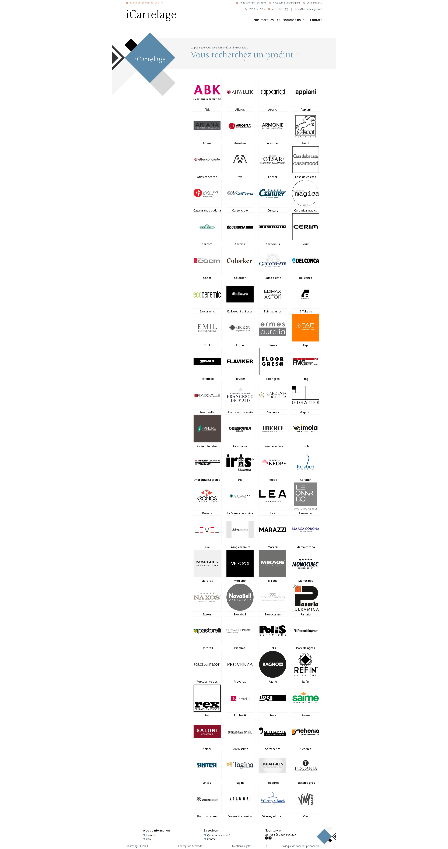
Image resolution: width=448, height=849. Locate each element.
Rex (207, 715)
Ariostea (240, 143)
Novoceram (273, 614)
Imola (305, 446)
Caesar (272, 177)
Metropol (240, 581)
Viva (305, 816)
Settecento (273, 749)
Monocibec (305, 581)
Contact (316, 20)
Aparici (272, 109)
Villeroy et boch (272, 816)
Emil (207, 345)
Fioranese (207, 379)
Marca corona (305, 547)
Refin (305, 682)
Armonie (273, 143)
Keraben (306, 480)
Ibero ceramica (272, 446)
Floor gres (273, 379)
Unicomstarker (207, 816)
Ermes (272, 345)
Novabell (240, 614)
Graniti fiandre (207, 446)
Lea (272, 513)
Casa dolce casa (305, 177)
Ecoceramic (207, 311)
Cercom (207, 244)
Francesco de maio (240, 412)
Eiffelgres (305, 311)
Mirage (273, 581)
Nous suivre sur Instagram (286, 2)
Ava (240, 177)
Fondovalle (207, 412)
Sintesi (207, 783)
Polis (273, 648)
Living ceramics (240, 547)
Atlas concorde (207, 177)
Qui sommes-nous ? (218, 835)
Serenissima (240, 749)
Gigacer (305, 412)
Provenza (240, 682)
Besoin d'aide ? (314, 2)
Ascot (305, 143)
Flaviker (240, 379)
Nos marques (264, 20)
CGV (148, 839)
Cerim (306, 244)
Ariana (207, 143)
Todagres (272, 783)
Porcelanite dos (207, 682)
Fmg (306, 379)
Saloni (207, 749)
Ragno (272, 682)
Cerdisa (240, 244)
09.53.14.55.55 (257, 9)
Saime (306, 715)
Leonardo (305, 513)
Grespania (240, 446)
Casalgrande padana (207, 210)
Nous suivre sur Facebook (253, 2)
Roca (273, 715)
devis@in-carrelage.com (308, 9)
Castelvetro (240, 210)
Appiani (306, 109)
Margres (207, 581)
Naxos (207, 614)
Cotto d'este (272, 278)
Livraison (151, 835)
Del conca (305, 278)
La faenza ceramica (240, 513)
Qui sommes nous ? (292, 20)
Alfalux (240, 109)
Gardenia (273, 412)
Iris (240, 480)
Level (207, 547)
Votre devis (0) (280, 9)
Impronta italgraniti (207, 480)
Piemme (240, 648)
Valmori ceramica (240, 816)
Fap (305, 345)
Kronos (207, 513)
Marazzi (273, 547)
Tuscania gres (305, 783)
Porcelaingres (305, 648)
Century (272, 210)
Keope (272, 480)
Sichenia (305, 749)
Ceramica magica (305, 210)
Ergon (240, 345)
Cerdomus (273, 244)
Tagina (239, 783)
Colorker (240, 278)
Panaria (305, 614)
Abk (207, 109)
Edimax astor (273, 311)
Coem (207, 278)
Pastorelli (207, 648)
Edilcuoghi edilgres (240, 311)
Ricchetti (240, 715)
